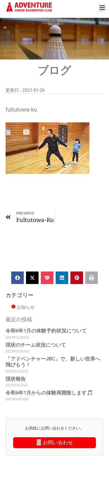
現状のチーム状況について (36, 345)
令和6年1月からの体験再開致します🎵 (49, 393)
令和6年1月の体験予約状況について (46, 331)
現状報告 (16, 379)
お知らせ (26, 307)
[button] (102, 7)
